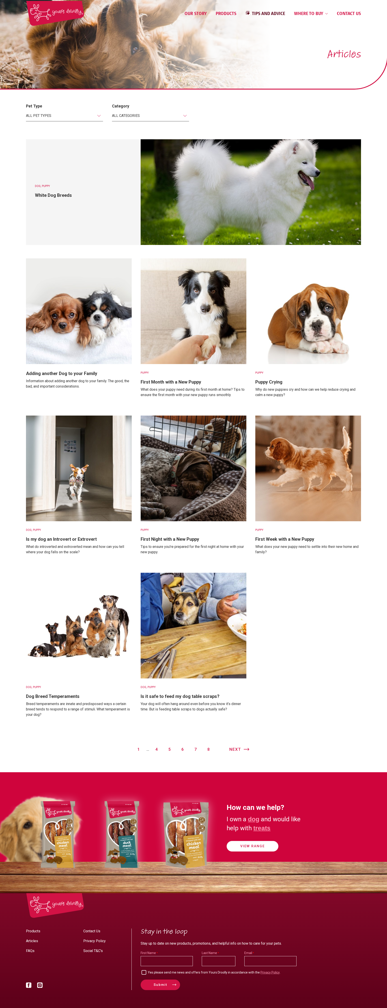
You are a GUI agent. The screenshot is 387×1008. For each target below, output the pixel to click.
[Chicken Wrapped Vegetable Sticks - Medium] (186, 873)
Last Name (209, 953)
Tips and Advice (268, 13)
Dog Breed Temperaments (53, 696)
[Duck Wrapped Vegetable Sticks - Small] (122, 873)
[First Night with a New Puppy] (193, 468)
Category (120, 106)
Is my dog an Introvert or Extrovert (61, 539)
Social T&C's (93, 951)
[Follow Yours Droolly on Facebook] (28, 986)
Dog (38, 186)
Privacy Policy (94, 941)
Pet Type (34, 106)
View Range (252, 846)
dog (253, 819)
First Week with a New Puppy (284, 539)
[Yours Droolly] (55, 13)
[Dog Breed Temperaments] (79, 625)
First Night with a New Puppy (170, 539)
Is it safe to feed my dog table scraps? (180, 696)
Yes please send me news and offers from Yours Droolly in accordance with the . (214, 972)
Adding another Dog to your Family (61, 373)
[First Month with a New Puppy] (193, 311)
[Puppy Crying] (308, 311)
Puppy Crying (268, 382)
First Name (148, 953)
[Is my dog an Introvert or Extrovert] (79, 468)
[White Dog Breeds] (251, 192)
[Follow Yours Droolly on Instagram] (40, 986)
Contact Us (349, 13)
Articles (32, 941)
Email (248, 953)
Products (226, 13)
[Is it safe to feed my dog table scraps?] (193, 625)
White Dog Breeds (53, 195)
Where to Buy (309, 13)
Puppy (46, 186)
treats (262, 828)
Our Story (196, 13)
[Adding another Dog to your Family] (79, 311)
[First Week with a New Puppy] (308, 468)
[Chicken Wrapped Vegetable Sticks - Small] (58, 873)
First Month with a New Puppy (171, 382)
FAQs (30, 951)
